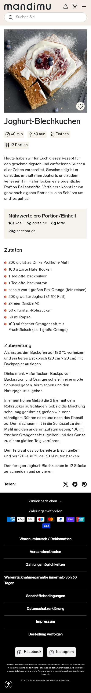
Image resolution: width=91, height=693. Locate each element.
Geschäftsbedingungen (45, 596)
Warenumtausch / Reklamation (45, 539)
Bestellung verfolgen (45, 634)
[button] (8, 684)
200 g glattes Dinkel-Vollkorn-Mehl (38, 263)
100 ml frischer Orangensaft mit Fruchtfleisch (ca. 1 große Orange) (38, 327)
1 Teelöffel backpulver (27, 276)
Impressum (45, 622)
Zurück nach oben (43, 501)
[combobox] (45, 17)
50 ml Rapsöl (19, 317)
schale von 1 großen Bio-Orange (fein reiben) (47, 290)
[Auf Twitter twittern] (65, 484)
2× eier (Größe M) (23, 304)
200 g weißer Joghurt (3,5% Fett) (37, 297)
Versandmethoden (45, 552)
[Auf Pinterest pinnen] (84, 484)
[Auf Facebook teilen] (75, 484)
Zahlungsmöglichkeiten (45, 565)
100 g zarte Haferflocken (30, 270)
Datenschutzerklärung (45, 609)
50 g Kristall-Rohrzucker (29, 311)
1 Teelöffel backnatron (27, 283)
